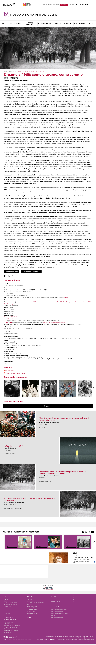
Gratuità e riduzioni (10, 317)
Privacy (54, 639)
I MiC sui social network (40, 545)
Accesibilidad (31, 611)
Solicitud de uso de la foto (12, 625)
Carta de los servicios (10, 602)
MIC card (9, 322)
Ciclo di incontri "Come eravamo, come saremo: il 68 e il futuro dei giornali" (64, 419)
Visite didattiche (32, 606)
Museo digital (29, 24)
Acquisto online (9, 319)
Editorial (6, 599)
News (74, 598)
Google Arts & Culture (70, 545)
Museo (4, 24)
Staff (5, 601)
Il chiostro (7, 629)
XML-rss (91, 641)
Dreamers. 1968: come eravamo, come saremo (41, 302)
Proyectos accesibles (56, 617)
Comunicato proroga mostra (15, 373)
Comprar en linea (11, 272)
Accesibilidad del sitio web (88, 640)
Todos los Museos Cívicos (49, 4)
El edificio (7, 613)
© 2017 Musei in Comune (42, 639)
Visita (91, 24)
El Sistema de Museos (10, 604)
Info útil (29, 599)
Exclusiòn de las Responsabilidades (66, 639)
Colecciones (15, 24)
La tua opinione (32, 613)
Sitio (6, 611)
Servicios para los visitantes (35, 602)
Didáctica (68, 24)
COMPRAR (64, 4)
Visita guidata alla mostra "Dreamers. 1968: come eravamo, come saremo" (30, 499)
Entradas (30, 601)
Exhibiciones (44, 24)
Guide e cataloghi (32, 609)
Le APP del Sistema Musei (35, 608)
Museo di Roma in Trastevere (33, 14)
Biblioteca (7, 623)
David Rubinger (9, 304)
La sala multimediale (10, 627)
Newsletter (7, 606)
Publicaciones (8, 622)
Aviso (74, 600)
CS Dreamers (9, 370)
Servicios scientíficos (10, 618)
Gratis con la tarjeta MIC (31, 272)
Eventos (57, 24)
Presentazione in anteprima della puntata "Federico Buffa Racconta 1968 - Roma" (62, 473)
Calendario (80, 24)
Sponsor (75, 601)
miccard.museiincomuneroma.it (54, 322)
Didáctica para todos (56, 611)
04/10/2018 (83, 559)
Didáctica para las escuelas (58, 609)
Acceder (71, 4)
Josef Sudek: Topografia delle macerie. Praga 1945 (74, 302)
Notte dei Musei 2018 (13, 446)
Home (5, 71)
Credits (79, 639)
